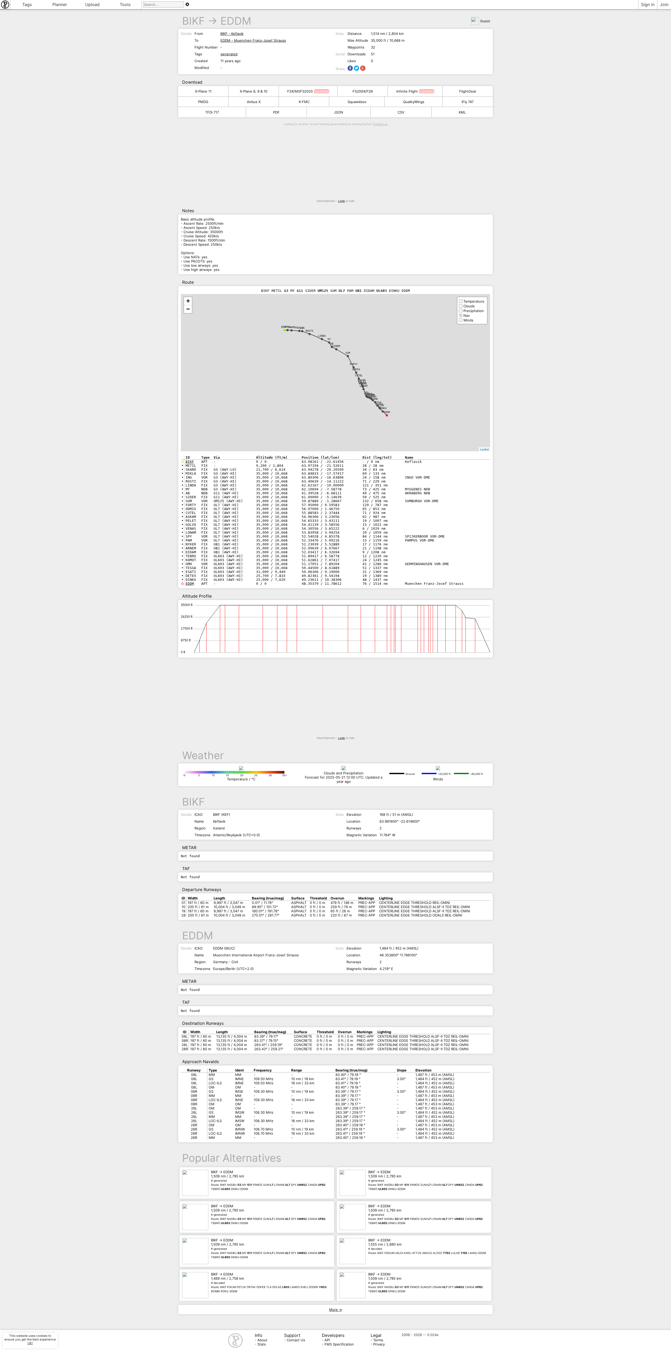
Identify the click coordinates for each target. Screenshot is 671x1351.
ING (302, 327)
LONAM (363, 385)
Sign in (647, 4)
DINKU (383, 408)
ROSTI (309, 330)
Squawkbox (357, 102)
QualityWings (413, 102)
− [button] (188, 309)
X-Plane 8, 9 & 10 (253, 91)
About (262, 1340)
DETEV (380, 405)
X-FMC (304, 102)
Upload (92, 4)
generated (228, 54)
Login (341, 201)
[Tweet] (356, 68)
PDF (276, 112)
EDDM (235, 20)
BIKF (193, 20)
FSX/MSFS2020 (300, 91)
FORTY (354, 364)
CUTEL (359, 375)
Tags (27, 4)
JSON (338, 112)
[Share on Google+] (362, 68)
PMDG (203, 102)
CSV (401, 112)
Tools (125, 4)
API (327, 1340)
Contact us (380, 124)
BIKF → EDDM (268, 1180)
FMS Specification (339, 1344)
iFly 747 (468, 102)
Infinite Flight (407, 91)
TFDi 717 (212, 112)
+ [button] (188, 301)
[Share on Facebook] (350, 68)
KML (462, 112)
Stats (261, 1344)
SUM (347, 352)
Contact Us (296, 1340)
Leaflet (484, 449)
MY (329, 339)
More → (335, 1309)
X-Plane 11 (203, 91)
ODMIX (356, 369)
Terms (378, 1340)
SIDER (336, 346)
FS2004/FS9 (363, 91)
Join (664, 4)
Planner (59, 4)
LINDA (322, 335)
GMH (375, 399)
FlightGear (467, 91)
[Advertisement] (335, 162)
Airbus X (254, 102)
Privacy (379, 1344)
